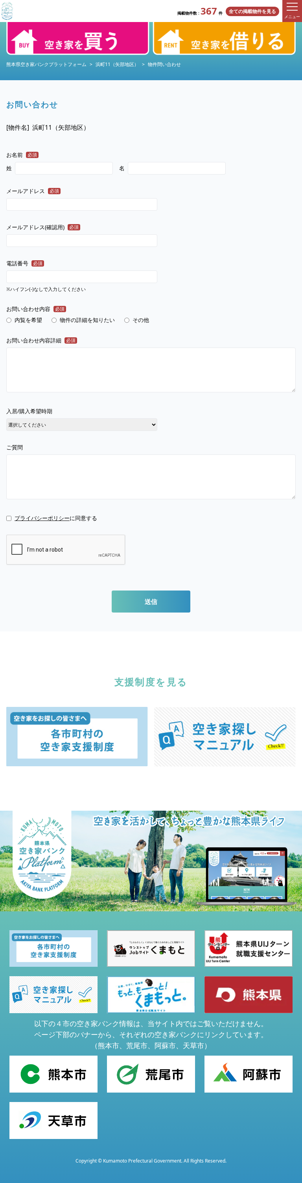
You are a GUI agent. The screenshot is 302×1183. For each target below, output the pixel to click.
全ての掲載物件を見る (252, 11)
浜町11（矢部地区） (117, 64)
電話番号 (24, 263)
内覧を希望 (28, 320)
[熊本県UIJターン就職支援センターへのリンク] (248, 948)
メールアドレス (32, 191)
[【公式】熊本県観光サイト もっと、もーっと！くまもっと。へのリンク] (151, 994)
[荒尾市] (151, 1074)
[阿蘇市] (248, 1074)
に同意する (56, 518)
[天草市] (53, 1120)
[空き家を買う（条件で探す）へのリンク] (77, 38)
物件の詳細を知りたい (87, 320)
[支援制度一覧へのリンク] (77, 736)
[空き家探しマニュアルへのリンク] (225, 736)
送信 (151, 601)
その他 (141, 320)
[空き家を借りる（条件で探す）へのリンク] (224, 38)
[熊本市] (53, 1074)
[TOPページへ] (7, 11)
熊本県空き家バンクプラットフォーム (46, 64)
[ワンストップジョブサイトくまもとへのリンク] (151, 948)
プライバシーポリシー (42, 518)
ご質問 (14, 447)
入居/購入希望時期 (29, 411)
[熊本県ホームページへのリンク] (248, 994)
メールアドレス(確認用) (42, 227)
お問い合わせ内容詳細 (41, 340)
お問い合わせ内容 (35, 309)
